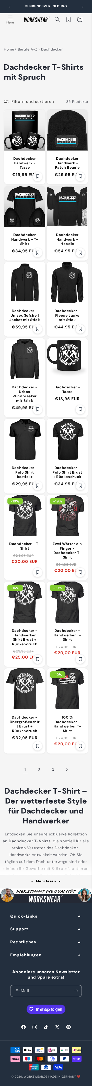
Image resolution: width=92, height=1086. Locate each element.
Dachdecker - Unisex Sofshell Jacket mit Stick (24, 315)
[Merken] (37, 176)
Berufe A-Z (28, 49)
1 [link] (25, 769)
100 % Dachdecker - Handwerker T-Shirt (67, 724)
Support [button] (19, 929)
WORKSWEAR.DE (35, 1076)
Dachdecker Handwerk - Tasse (24, 163)
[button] (10, 19)
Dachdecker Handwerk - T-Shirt (24, 239)
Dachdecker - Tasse (67, 389)
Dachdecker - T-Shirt (24, 546)
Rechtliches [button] (23, 942)
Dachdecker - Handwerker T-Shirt (67, 635)
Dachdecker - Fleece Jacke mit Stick (67, 315)
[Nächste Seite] (66, 769)
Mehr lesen (46, 881)
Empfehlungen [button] (25, 955)
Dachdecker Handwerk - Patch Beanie (67, 163)
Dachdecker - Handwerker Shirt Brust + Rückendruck (25, 637)
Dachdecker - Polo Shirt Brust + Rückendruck (67, 472)
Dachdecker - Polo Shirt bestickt (25, 472)
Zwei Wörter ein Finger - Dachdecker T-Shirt (67, 551)
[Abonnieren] (76, 991)
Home (9, 49)
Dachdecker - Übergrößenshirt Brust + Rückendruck (25, 724)
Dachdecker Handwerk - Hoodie (67, 239)
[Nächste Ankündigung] (82, 6)
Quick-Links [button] (24, 916)
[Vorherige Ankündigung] (9, 6)
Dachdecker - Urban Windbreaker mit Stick (25, 394)
